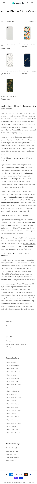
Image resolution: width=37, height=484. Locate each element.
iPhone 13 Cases (11, 401)
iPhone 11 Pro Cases (12, 429)
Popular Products (12, 358)
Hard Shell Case (11, 454)
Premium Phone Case (12, 448)
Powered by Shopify (19, 482)
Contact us (9, 326)
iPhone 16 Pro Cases (12, 368)
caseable (9, 337)
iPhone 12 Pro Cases (12, 420)
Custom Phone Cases (12, 457)
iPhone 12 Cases (11, 413)
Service (9, 322)
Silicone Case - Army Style (8, 96)
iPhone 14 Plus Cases (12, 391)
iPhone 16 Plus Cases (12, 365)
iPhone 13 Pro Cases (12, 407)
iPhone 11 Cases (11, 426)
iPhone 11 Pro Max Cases (13, 433)
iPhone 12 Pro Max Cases (13, 423)
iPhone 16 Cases (11, 362)
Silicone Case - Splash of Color (27, 44)
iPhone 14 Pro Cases (12, 394)
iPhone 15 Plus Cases (12, 378)
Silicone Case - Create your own (8, 44)
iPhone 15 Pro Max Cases (13, 385)
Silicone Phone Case (12, 451)
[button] (4, 3)
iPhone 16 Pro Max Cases (13, 372)
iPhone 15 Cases (11, 375)
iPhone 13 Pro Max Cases (13, 410)
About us (9, 341)
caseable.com (10, 482)
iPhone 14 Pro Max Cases (13, 397)
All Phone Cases (11, 461)
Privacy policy (31, 482)
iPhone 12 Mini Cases (12, 417)
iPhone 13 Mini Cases (12, 404)
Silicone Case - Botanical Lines (9, 71)
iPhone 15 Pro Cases (12, 381)
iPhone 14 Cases (11, 388)
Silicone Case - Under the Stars (27, 71)
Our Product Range (13, 444)
